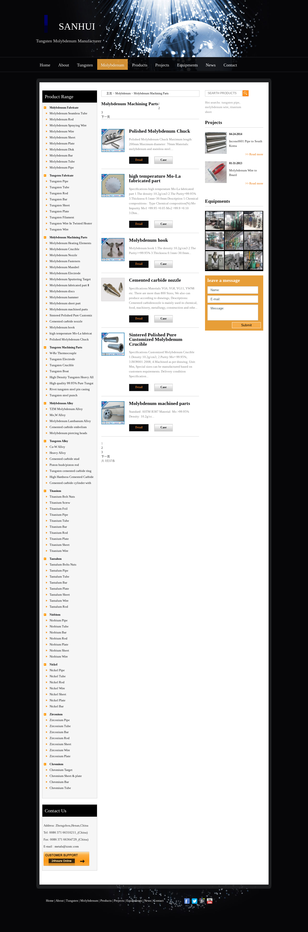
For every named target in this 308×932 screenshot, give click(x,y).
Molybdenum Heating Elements (70, 243)
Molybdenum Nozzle (63, 255)
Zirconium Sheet (60, 744)
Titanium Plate (59, 539)
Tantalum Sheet (60, 594)
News (211, 65)
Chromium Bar (59, 782)
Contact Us (55, 810)
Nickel (53, 664)
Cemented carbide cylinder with (70, 483)
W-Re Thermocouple (63, 353)
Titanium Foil (59, 508)
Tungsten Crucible (62, 365)
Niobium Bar (58, 632)
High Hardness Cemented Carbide (72, 477)
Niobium (55, 614)
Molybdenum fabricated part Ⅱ (69, 285)
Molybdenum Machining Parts (68, 237)
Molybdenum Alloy (61, 403)
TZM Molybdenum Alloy (66, 409)
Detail (138, 160)
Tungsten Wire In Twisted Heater (71, 223)
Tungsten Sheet (60, 205)
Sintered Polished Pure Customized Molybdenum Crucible (155, 339)
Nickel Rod (57, 682)
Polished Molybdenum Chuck (69, 339)
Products (139, 65)
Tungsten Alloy (59, 441)
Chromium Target (61, 770)
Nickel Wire (57, 688)
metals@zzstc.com (67, 846)
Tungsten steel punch (63, 395)
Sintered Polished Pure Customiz (71, 315)
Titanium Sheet (60, 545)
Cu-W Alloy (57, 447)
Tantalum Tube (59, 576)
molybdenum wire (217, 107)
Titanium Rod (59, 532)
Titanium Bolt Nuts (62, 496)
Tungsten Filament (62, 217)
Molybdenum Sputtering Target (70, 279)
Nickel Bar (57, 706)
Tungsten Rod (59, 193)
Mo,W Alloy (58, 415)
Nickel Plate (57, 700)
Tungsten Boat (59, 371)
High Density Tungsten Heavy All (72, 377)
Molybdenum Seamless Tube (68, 113)
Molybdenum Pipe (62, 167)
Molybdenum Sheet (62, 137)
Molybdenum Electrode (65, 273)
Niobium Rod (58, 638)
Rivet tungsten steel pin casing (70, 389)
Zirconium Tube (60, 726)
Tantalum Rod (59, 606)
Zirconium (56, 714)
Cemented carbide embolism (68, 427)
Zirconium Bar (59, 732)
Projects (162, 65)
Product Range (59, 96)
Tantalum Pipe (59, 570)
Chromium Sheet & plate (66, 776)
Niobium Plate (59, 644)
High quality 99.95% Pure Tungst (71, 383)
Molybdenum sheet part (65, 303)
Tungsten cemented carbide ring (70, 471)
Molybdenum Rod (62, 119)
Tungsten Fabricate (61, 175)
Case (163, 160)
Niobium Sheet (59, 650)
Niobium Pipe (59, 620)
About (63, 65)
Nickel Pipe (57, 670)
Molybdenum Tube (62, 161)
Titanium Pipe (59, 514)
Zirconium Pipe (60, 720)
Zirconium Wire (60, 750)
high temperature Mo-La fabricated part (155, 178)
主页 (109, 93)
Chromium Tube (60, 788)
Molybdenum (112, 65)
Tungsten (85, 65)
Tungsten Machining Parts (66, 347)
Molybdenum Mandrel (64, 267)
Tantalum (56, 559)
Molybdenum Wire (62, 131)
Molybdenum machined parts (69, 309)
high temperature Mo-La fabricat (71, 333)
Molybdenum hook (62, 327)
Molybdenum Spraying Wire (68, 125)
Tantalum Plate (59, 588)
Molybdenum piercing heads (68, 433)
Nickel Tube (58, 676)
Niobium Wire (59, 656)
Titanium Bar (58, 526)
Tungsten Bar (58, 199)
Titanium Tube (59, 520)
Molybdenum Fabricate (64, 107)
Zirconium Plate (60, 756)
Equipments (187, 65)
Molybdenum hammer (64, 297)
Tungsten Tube (59, 187)
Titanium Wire (59, 551)
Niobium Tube (59, 626)
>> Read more (254, 154)
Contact (230, 65)
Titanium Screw (60, 502)
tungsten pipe (230, 102)
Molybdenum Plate (62, 143)
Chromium (56, 764)
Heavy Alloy (58, 453)
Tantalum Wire (59, 600)
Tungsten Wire (59, 229)
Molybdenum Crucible (64, 249)
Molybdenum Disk (62, 149)
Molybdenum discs (62, 291)
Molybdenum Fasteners (65, 261)
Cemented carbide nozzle (66, 321)
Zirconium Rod (60, 738)
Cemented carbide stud (64, 459)
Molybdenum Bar (61, 155)
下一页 (105, 116)
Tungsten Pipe (59, 181)
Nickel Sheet (58, 694)
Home (45, 65)
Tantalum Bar (58, 582)
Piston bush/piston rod (64, 465)
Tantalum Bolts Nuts (63, 564)
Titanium (55, 491)
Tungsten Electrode (62, 359)
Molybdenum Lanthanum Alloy (70, 421)
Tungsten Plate (59, 211)
